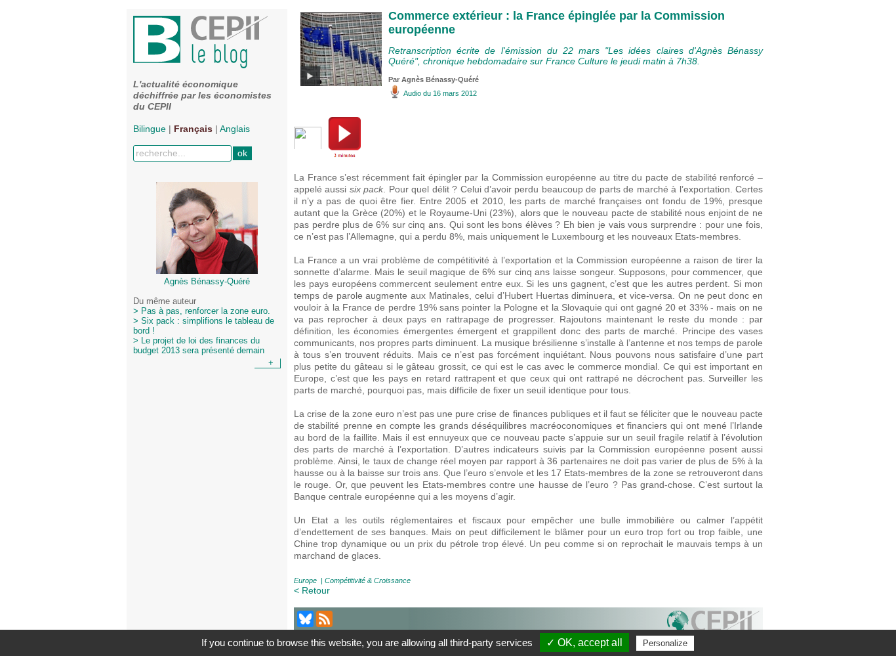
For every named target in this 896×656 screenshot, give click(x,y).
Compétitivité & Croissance (368, 580)
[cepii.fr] (713, 626)
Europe (305, 580)
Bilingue (149, 128)
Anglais (235, 128)
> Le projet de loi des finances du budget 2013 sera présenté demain (198, 345)
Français (193, 128)
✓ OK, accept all (584, 642)
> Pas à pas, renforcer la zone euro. (201, 311)
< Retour (312, 590)
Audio (412, 93)
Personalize (665, 643)
